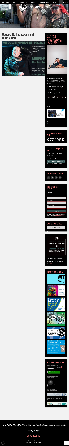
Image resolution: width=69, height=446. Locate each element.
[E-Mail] (28, 436)
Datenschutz (34, 432)
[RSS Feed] (31, 436)
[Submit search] (47, 231)
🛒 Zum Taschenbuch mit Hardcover (55, 123)
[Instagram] (66, 2)
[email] (60, 177)
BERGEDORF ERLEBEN (11, 2)
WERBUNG (42, 2)
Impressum (37, 430)
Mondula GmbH (39, 442)
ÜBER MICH (48, 2)
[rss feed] (68, 2)
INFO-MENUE (55, 2)
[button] (3, 443)
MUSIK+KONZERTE (35, 2)
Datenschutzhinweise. (60, 215)
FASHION (28, 2)
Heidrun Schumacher (34, 440)
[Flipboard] (34, 436)
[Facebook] (64, 2)
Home (3, 2)
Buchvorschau (58, 117)
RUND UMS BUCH (21, 2)
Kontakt (30, 430)
